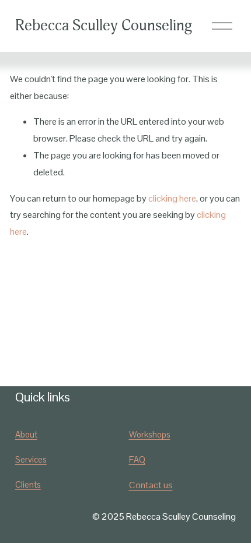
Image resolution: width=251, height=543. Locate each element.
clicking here (172, 198)
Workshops (149, 434)
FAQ (137, 459)
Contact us (151, 485)
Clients (28, 484)
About (26, 434)
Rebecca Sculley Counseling (103, 25)
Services (31, 459)
